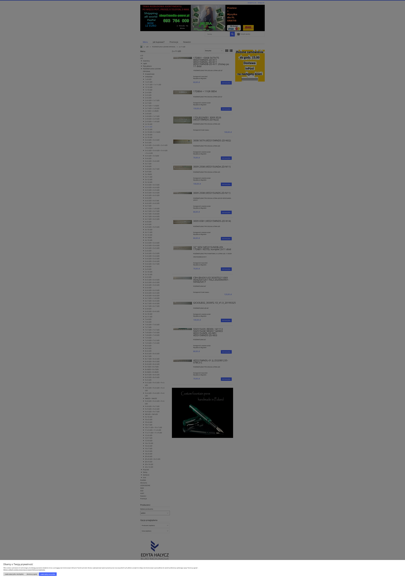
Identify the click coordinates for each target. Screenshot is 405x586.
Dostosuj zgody (32, 574)
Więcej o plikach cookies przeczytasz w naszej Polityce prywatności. (24, 570)
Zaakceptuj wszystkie (47, 574)
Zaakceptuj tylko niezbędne (14, 574)
